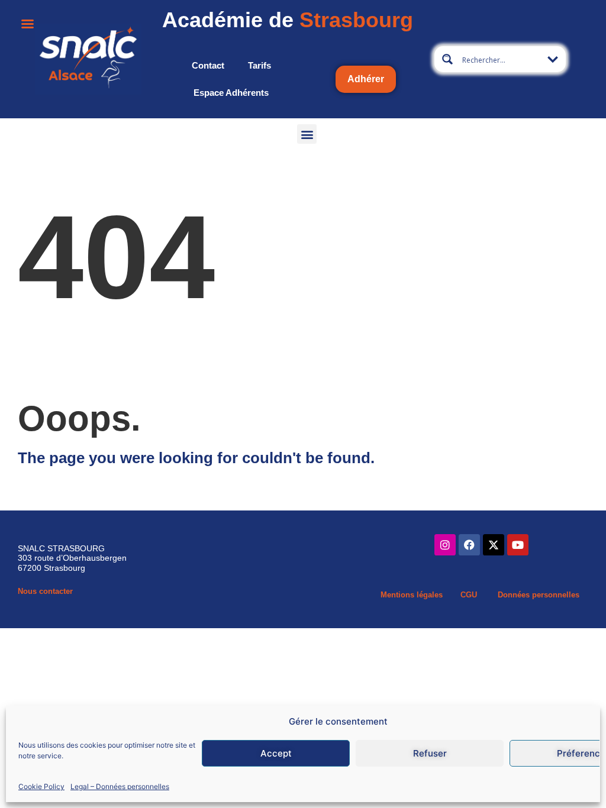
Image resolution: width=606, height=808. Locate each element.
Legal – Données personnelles (119, 786)
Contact (208, 65)
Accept (276, 753)
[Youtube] (517, 544)
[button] (307, 134)
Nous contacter (45, 591)
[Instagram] (445, 544)
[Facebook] (469, 544)
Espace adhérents (231, 93)
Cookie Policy (41, 786)
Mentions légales (412, 594)
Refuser (430, 753)
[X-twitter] (493, 544)
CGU (468, 594)
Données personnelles (538, 594)
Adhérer (365, 79)
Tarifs (259, 65)
